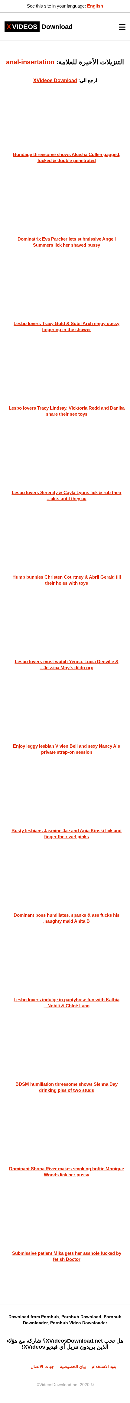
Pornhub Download (81, 1316)
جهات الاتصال (42, 1366)
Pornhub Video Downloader (78, 1322)
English (95, 5)
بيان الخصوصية (73, 1366)
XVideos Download (55, 80)
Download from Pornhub (33, 1316)
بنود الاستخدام (104, 1366)
